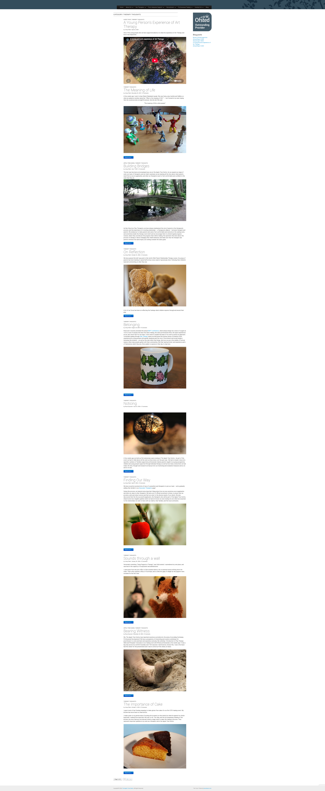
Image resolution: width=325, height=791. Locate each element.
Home (121, 7)
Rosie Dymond (128, 406)
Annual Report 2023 (198, 46)
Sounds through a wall (142, 558)
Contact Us (198, 7)
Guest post (127, 19)
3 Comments (144, 406)
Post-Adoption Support (155, 7)
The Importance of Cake (143, 704)
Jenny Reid (128, 29)
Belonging (132, 324)
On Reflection (134, 252)
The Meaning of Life (139, 90)
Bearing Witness (137, 631)
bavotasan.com (207, 788)
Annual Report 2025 (198, 39)
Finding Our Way (137, 480)
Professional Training (184, 7)
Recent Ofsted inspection (200, 37)
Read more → (128, 157)
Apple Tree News (129, 163)
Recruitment (170, 7)
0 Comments (145, 93)
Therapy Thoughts (138, 19)
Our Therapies (140, 7)
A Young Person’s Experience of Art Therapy (152, 24)
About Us (128, 7)
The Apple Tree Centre (127, 788)
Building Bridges (136, 166)
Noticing (130, 403)
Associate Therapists (145, 488)
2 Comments (144, 255)
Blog (207, 7)
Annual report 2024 (198, 41)
